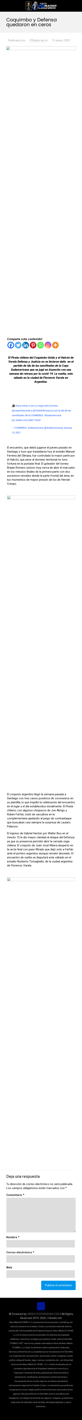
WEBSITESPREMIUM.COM (43, 1314)
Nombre (12, 1237)
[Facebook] (10, 345)
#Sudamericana (52, 415)
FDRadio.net (37, 40)
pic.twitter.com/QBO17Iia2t (26, 420)
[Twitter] (18, 345)
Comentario (15, 1195)
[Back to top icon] (41, 1306)
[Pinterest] (33, 345)
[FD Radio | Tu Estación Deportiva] (41, 6)
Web (9, 1267)
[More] (55, 345)
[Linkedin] (25, 345)
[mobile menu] (77, 5)
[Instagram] (48, 345)
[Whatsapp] (40, 345)
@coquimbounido (21, 410)
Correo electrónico (20, 1252)
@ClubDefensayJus (43, 410)
